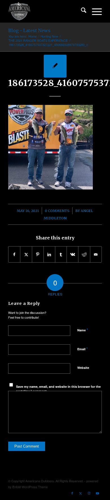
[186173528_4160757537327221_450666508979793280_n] (55, 66)
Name (82, 329)
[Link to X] (80, 493)
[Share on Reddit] (84, 254)
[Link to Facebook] (72, 493)
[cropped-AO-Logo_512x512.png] (45, 11)
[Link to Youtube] (97, 493)
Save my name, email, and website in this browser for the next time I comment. (58, 388)
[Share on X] (26, 254)
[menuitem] (80, 11)
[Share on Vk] (72, 254)
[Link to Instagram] (89, 493)
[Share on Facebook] (14, 254)
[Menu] (94, 11)
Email (82, 348)
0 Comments (57, 211)
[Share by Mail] (96, 254)
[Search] (80, 11)
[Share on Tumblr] (61, 254)
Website (83, 367)
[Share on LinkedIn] (49, 254)
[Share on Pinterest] (37, 254)
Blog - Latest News (29, 30)
